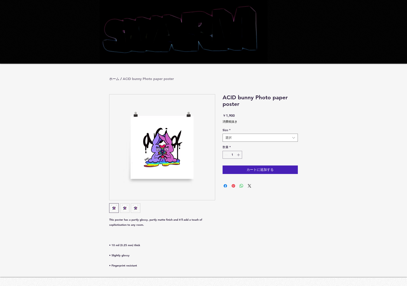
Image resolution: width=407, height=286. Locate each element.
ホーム (114, 79)
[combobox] (260, 138)
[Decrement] (226, 154)
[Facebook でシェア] (225, 185)
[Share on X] (249, 185)
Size (226, 130)
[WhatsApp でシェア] (241, 185)
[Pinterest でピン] (233, 185)
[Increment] (238, 154)
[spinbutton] (232, 154)
